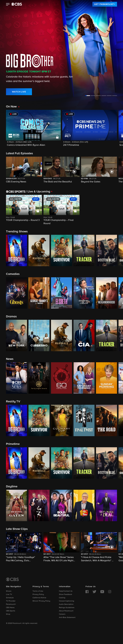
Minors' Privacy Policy (41, 601)
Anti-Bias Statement (67, 617)
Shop (8, 614)
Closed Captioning (66, 601)
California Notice (39, 598)
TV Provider (10, 601)
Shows (8, 591)
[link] (104, 4)
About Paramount (66, 611)
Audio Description (66, 604)
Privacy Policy (38, 594)
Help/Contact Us (65, 591)
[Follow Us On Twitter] (94, 591)
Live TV (9, 594)
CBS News (10, 608)
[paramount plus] (16, 4)
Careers (62, 614)
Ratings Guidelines (66, 608)
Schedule (10, 598)
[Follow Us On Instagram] (109, 591)
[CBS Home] (12, 579)
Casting (62, 598)
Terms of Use (38, 591)
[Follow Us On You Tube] (102, 591)
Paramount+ (11, 604)
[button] (7, 4)
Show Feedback (65, 594)
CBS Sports (10, 611)
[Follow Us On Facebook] (87, 591)
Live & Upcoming (38, 191)
